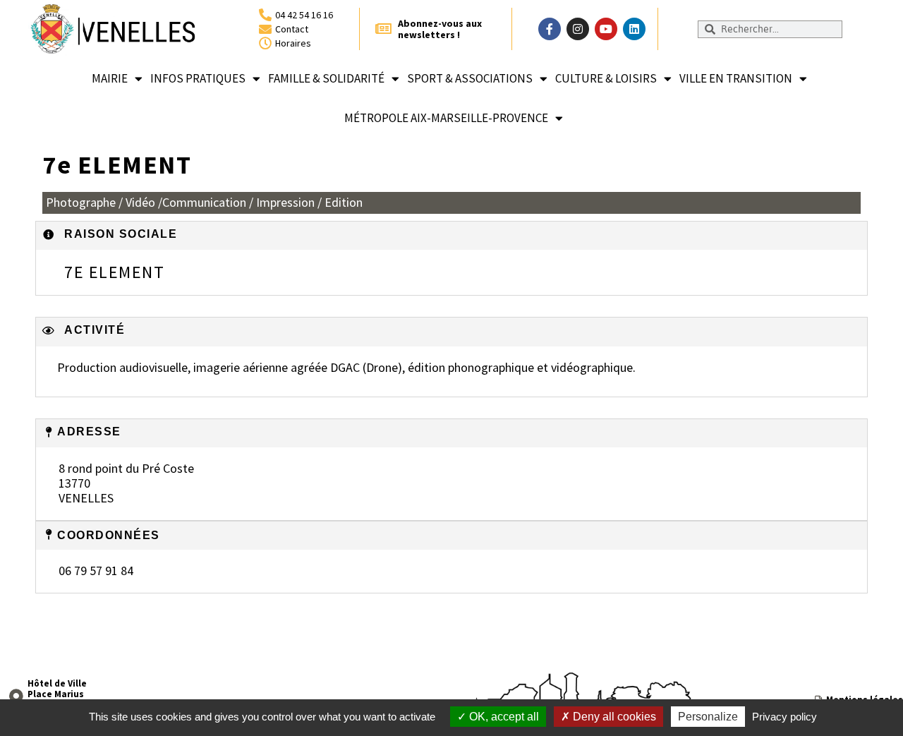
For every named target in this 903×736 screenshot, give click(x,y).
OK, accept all (502, 717)
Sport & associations (470, 78)
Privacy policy (784, 717)
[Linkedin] (634, 29)
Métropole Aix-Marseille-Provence (446, 118)
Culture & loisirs (606, 78)
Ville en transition (735, 78)
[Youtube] (606, 29)
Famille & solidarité (326, 78)
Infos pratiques (198, 78)
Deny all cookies (613, 717)
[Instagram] (577, 29)
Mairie (110, 78)
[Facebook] (549, 29)
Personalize (708, 717)
